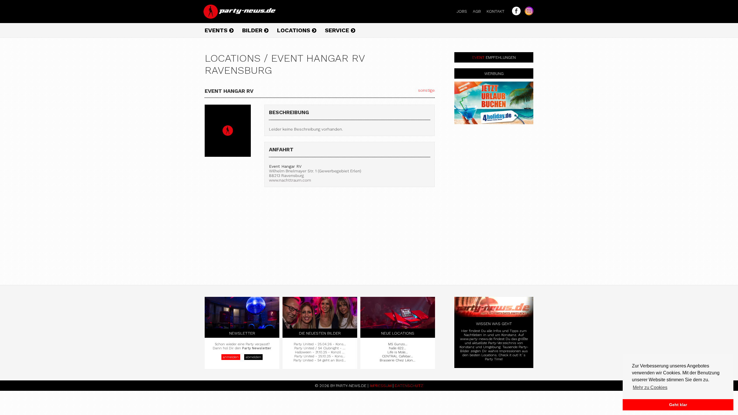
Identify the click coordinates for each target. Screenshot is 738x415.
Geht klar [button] (678, 404)
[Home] (240, 17)
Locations (294, 30)
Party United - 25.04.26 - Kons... (320, 344)
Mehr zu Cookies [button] (650, 387)
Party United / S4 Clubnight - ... (319, 348)
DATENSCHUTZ (409, 385)
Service (338, 30)
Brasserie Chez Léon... (397, 360)
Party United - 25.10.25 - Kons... (319, 356)
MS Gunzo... (397, 344)
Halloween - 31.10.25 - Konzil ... (319, 352)
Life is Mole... (397, 352)
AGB (479, 11)
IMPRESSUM (380, 385)
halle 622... (397, 348)
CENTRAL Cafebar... (397, 356)
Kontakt (498, 11)
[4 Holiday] (493, 103)
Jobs (464, 11)
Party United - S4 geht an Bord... (319, 360)
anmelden (231, 357)
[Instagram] (527, 14)
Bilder (253, 30)
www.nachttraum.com (290, 180)
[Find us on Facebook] (515, 14)
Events (217, 30)
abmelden (253, 357)
